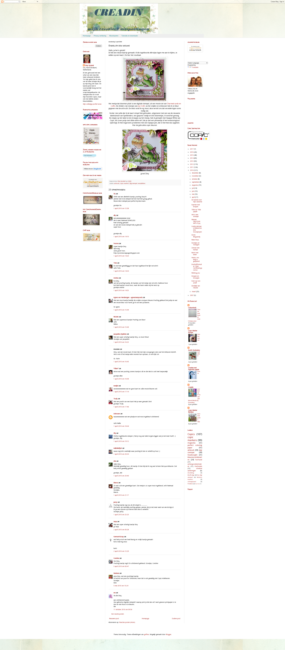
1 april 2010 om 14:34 (121, 271)
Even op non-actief (196, 282)
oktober (195, 179)
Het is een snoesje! (195, 215)
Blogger (168, 634)
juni (193, 191)
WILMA (116, 317)
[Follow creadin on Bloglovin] (89, 157)
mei (193, 194)
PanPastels (198, 466)
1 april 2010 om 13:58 (121, 208)
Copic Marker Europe (192, 331)
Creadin (190, 387)
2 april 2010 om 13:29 (121, 551)
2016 (192, 152)
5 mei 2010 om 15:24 (121, 586)
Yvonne (116, 243)
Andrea (116, 278)
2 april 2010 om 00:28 (121, 530)
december (195, 173)
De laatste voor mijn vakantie (196, 201)
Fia (114, 194)
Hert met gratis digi (198, 417)
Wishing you (195, 273)
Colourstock (192, 308)
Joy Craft (141, 106)
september (196, 182)
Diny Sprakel (89, 65)
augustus (195, 185)
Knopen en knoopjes (195, 277)
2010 (192, 170)
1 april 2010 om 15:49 (121, 310)
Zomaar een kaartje (195, 249)
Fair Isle (197, 484)
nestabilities (141, 183)
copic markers (124, 183)
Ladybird (198, 354)
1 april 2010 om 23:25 (121, 514)
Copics (191, 434)
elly (115, 215)
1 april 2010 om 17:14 (121, 392)
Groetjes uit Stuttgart (195, 244)
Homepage (87, 36)
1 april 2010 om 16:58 (121, 379)
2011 (192, 167)
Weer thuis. (195, 240)
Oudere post (176, 618)
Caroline (116, 558)
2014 (192, 158)
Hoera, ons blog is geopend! (195, 259)
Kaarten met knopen (195, 206)
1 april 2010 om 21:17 (121, 495)
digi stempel (133, 183)
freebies (190, 484)
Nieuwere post (114, 618)
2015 (192, 155)
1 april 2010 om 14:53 (121, 290)
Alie (115, 461)
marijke (116, 386)
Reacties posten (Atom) (127, 622)
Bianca (116, 483)
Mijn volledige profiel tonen (92, 104)
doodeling (191, 473)
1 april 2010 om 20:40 (121, 476)
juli (193, 188)
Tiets (115, 263)
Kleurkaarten (113, 36)
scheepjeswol (192, 481)
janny (115, 502)
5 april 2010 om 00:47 (121, 566)
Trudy (116, 399)
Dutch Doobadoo (194, 350)
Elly (115, 433)
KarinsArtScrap (119, 537)
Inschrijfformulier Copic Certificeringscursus (196, 267)
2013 (192, 161)
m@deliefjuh (118, 448)
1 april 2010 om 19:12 (121, 441)
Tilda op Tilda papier (196, 210)
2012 (192, 164)
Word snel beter (194, 253)
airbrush (116, 183)
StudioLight (192, 455)
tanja (115, 521)
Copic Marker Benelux (192, 411)
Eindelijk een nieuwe (195, 287)
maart (194, 291)
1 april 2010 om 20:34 (121, 454)
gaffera (146, 634)
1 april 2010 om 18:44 (121, 426)
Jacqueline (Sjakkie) (120, 334)
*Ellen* (116, 368)
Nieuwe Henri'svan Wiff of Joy (195, 221)
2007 (192, 295)
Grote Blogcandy (195, 236)
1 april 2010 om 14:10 (121, 236)
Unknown (117, 414)
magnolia (191, 443)
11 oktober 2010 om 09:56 (123, 609)
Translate (195, 67)
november (195, 176)
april (193, 197)
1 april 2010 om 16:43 (121, 361)
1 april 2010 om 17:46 (121, 407)
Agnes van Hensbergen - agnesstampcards (128, 297)
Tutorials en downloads (129, 36)
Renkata (116, 573)
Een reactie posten (117, 614)
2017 (192, 149)
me (115, 593)
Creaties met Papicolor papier (193, 368)
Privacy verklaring (100, 36)
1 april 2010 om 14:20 (121, 256)
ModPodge (191, 475)
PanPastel (198, 460)
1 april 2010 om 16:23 (121, 342)
